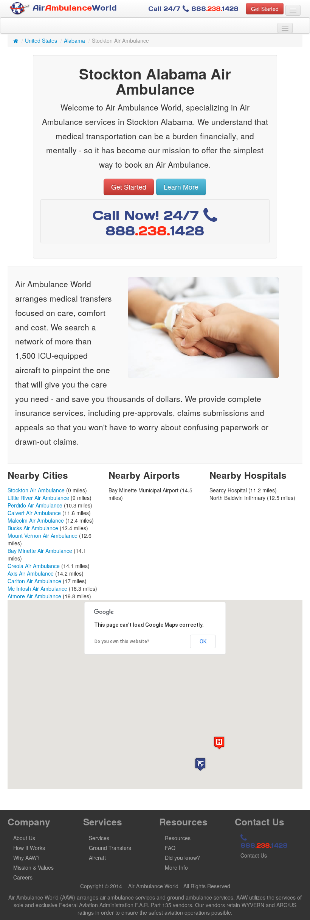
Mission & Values (33, 867)
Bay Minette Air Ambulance (40, 550)
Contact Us (253, 855)
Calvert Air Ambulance (34, 513)
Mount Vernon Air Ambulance (43, 535)
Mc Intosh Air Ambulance (37, 588)
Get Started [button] (265, 8)
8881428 (264, 845)
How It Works (29, 848)
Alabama (74, 40)
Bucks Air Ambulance (33, 528)
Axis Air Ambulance (31, 573)
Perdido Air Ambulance (35, 505)
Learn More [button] (181, 186)
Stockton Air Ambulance (36, 490)
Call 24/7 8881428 (193, 8)
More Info (176, 867)
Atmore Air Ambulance (34, 596)
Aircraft (97, 857)
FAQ (170, 848)
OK (203, 641)
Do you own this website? (122, 641)
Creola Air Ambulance (34, 566)
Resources (178, 838)
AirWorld (73, 8)
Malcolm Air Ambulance (36, 520)
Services (99, 838)
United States (41, 40)
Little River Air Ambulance (38, 497)
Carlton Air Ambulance (34, 581)
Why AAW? (26, 857)
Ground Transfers (110, 848)
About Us (24, 838)
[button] (200, 764)
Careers (23, 877)
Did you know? (182, 857)
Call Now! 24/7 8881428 (149, 223)
